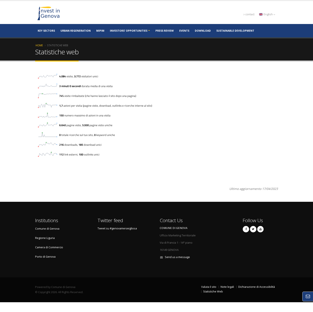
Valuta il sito (208, 287)
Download (203, 30)
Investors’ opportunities (128, 30)
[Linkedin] (260, 229)
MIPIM (100, 30)
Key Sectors (46, 30)
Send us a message (177, 257)
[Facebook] (246, 229)
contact (249, 14)
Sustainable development (235, 30)
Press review (164, 30)
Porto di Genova (45, 256)
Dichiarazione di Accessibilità (256, 287)
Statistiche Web (213, 291)
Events (184, 30)
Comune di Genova (47, 228)
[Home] (70, 13)
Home (39, 45)
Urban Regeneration (75, 30)
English (268, 14)
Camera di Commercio (49, 247)
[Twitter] (253, 229)
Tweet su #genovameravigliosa (117, 228)
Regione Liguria (45, 238)
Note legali (227, 287)
